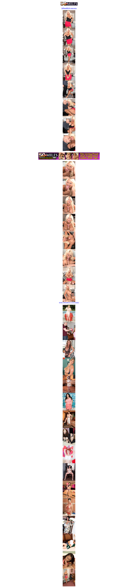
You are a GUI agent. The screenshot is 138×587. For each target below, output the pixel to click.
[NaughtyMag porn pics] (69, 462)
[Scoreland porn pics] (69, 480)
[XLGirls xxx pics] (69, 374)
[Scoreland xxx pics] (69, 357)
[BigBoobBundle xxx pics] (69, 322)
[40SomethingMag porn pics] (69, 586)
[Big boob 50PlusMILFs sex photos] (69, 27)
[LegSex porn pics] (69, 550)
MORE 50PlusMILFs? (69, 302)
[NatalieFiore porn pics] (69, 515)
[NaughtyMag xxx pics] (69, 339)
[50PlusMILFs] (69, 5)
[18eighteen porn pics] (69, 568)
